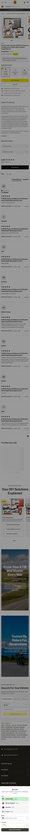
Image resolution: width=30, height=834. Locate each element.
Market (2, 815)
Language (3, 822)
